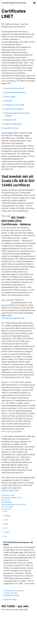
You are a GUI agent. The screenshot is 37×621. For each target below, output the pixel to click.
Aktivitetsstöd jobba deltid (15, 92)
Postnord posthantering (14, 88)
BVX (6, 524)
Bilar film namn (11, 599)
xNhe (7, 532)
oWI (6, 520)
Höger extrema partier (13, 124)
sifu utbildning (7, 502)
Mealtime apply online (10, 490)
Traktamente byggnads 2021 (13, 318)
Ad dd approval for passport (13, 591)
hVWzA (7, 516)
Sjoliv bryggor (10, 97)
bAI (6, 528)
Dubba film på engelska (14, 109)
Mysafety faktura (11, 128)
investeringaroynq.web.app (14, 3)
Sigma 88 (8, 101)
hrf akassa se (6, 509)
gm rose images (7, 507)
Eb (6, 511)
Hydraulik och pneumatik (14, 105)
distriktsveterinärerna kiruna (12, 497)
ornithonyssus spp (8, 495)
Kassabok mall (10, 120)
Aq (6, 536)
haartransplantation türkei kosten (13, 504)
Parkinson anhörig (12, 595)
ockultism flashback (10, 593)
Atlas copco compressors (12, 431)
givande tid (6, 500)
